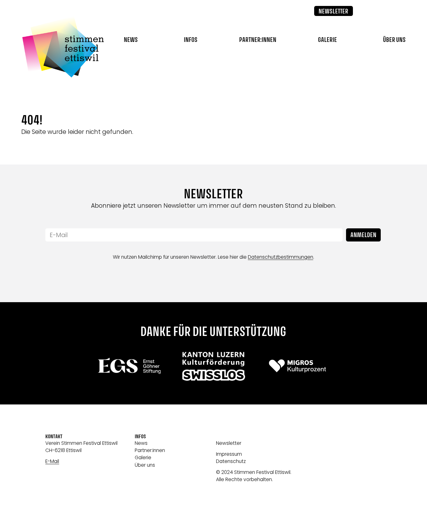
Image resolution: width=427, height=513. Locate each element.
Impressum (229, 454)
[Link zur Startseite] (62, 47)
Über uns (145, 465)
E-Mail (52, 461)
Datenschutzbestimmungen (280, 257)
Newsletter (333, 11)
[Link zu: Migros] (297, 366)
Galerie (327, 40)
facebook (370, 11)
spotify (400, 11)
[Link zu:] (129, 366)
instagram (385, 11)
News (131, 40)
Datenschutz (231, 461)
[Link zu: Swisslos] (213, 366)
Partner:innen (257, 40)
